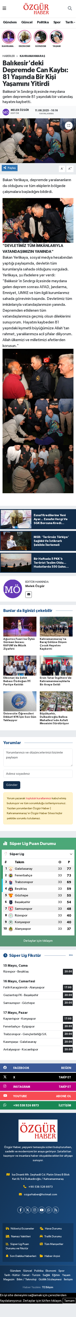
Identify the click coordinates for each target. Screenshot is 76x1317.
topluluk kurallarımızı (39, 798)
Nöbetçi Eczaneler (22, 1228)
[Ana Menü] (4, 8)
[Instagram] (34, 1210)
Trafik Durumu (53, 1236)
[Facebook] (20, 1210)
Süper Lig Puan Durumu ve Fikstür (17, 1246)
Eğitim (56, 1275)
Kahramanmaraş (32, 56)
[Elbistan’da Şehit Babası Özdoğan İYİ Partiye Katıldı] (19, 665)
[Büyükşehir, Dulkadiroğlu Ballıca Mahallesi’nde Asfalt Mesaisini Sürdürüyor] (56, 701)
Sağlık (46, 1275)
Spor (57, 22)
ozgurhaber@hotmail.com (40, 1194)
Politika (43, 22)
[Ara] (69, 8)
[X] (27, 1210)
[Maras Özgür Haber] (36, 8)
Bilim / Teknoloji (26, 1279)
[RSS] (55, 1210)
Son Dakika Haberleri (23, 1256)
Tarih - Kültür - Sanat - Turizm (22, 1275)
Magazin (8, 1279)
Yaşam (66, 1275)
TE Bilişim (47, 1287)
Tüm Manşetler (53, 1244)
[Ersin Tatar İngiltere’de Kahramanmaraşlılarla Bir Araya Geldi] (56, 665)
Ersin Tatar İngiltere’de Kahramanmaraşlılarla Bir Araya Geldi (56, 681)
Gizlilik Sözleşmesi (50, 1279)
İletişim (68, 1279)
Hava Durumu (53, 1228)
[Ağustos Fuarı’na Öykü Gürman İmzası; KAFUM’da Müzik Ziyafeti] (19, 626)
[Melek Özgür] (12, 588)
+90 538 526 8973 (40, 1186)
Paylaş (12, 167)
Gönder (12, 785)
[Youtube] (41, 1210)
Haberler (9, 56)
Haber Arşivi (52, 1256)
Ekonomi (51, 1270)
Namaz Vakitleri (21, 1236)
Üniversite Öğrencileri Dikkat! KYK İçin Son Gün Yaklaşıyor (19, 717)
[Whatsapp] (48, 1210)
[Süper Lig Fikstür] (71, 955)
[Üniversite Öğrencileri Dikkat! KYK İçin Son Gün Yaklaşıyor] (19, 701)
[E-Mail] (28, 594)
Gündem (10, 22)
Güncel (26, 22)
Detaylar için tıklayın (38, 941)
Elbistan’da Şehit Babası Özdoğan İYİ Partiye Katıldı (16, 681)
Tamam (69, 1300)
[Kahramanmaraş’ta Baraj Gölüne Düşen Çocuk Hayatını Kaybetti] (56, 626)
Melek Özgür (35, 586)
